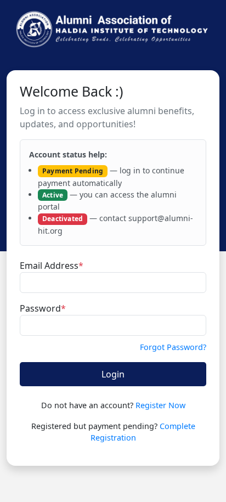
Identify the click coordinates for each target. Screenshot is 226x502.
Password (43, 308)
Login (113, 374)
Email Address (51, 266)
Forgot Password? (173, 347)
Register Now (160, 405)
